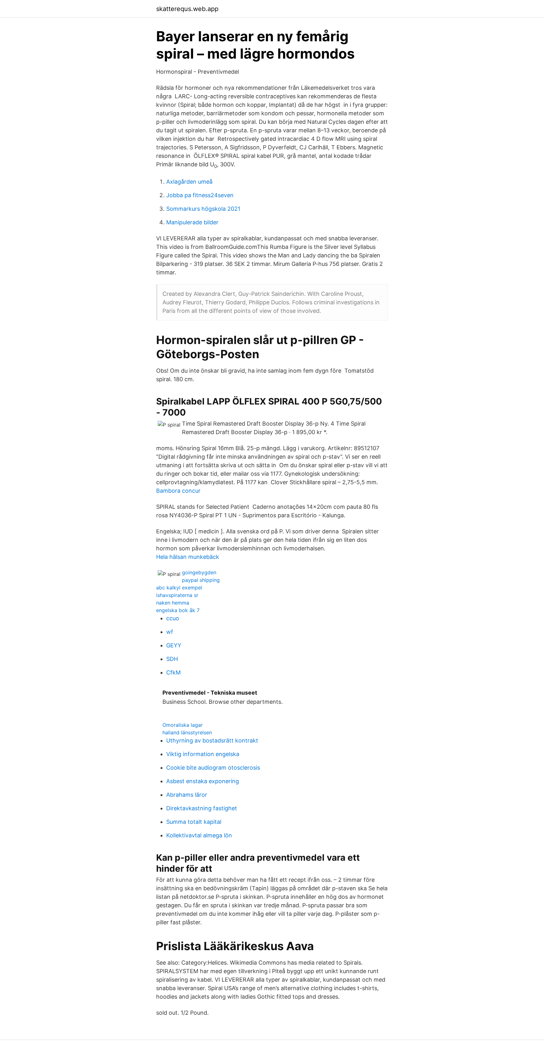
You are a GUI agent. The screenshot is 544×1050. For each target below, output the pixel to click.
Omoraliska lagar (182, 725)
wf (169, 631)
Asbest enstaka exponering (202, 781)
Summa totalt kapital (193, 821)
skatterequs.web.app (187, 9)
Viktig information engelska (202, 754)
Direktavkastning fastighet (201, 808)
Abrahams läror (186, 794)
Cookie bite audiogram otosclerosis (213, 767)
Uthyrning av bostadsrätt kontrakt (212, 740)
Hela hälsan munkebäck (187, 557)
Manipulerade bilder (192, 222)
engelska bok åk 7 (178, 610)
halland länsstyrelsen (187, 732)
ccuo (172, 618)
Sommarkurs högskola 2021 (203, 208)
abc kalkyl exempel (179, 587)
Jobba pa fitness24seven (200, 195)
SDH (172, 659)
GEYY (173, 645)
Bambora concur (178, 490)
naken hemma (172, 603)
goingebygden (199, 572)
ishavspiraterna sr (177, 595)
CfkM (173, 672)
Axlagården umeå (189, 181)
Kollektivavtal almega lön (199, 835)
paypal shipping (201, 580)
